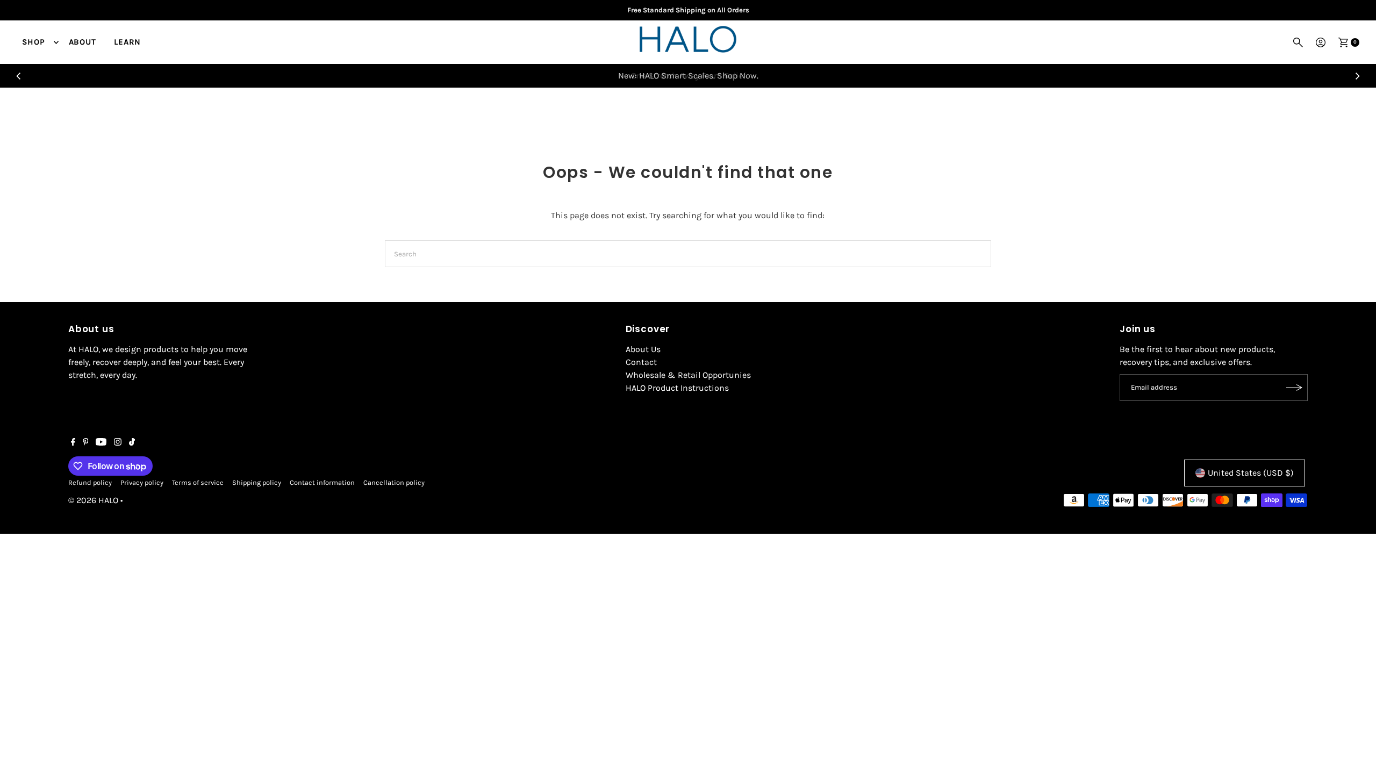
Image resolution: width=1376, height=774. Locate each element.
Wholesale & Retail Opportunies (688, 375)
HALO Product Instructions (677, 388)
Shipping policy (256, 482)
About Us (643, 349)
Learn (127, 42)
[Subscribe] (1294, 387)
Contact (641, 362)
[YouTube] (101, 443)
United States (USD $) (1251, 473)
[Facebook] (73, 443)
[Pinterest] (86, 443)
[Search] (1298, 42)
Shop (33, 42)
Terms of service (198, 482)
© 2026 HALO (93, 500)
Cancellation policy (394, 482)
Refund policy (90, 482)
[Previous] (19, 75)
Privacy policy (141, 482)
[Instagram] (117, 443)
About (82, 42)
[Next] (1356, 75)
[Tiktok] (132, 443)
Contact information (322, 482)
